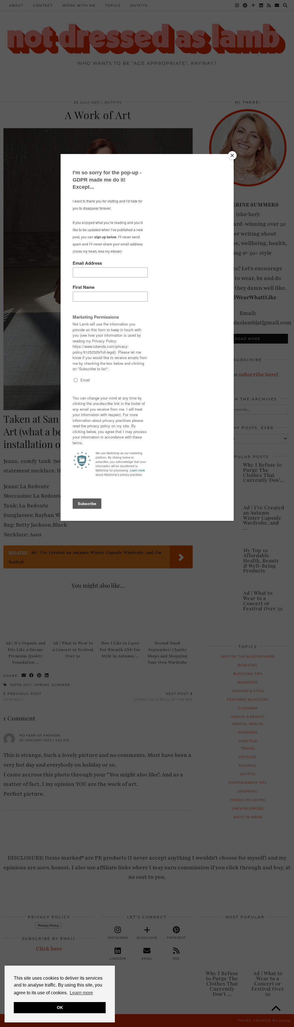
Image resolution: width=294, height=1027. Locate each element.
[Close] (232, 155)
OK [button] (60, 1007)
